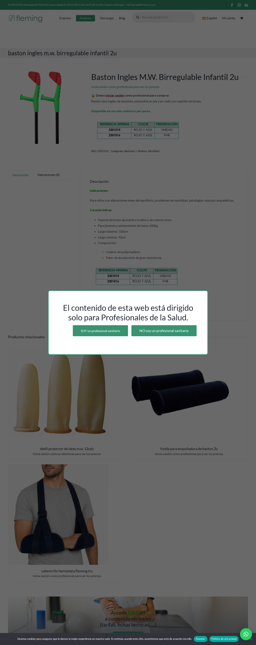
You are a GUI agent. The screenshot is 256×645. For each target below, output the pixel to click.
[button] (246, 634)
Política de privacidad (224, 638)
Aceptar (200, 638)
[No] (251, 639)
